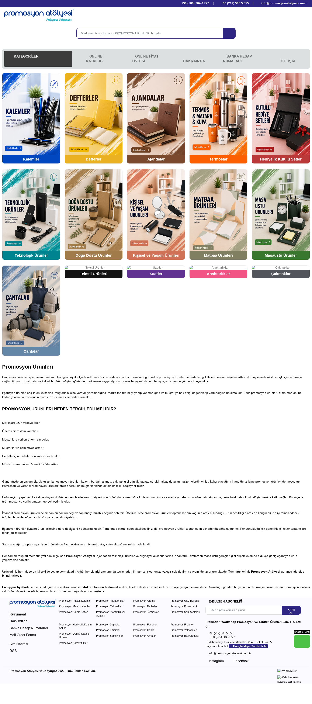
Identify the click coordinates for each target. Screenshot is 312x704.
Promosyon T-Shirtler (108, 630)
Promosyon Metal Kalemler (74, 606)
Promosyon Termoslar (146, 612)
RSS (13, 651)
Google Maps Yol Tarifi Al (249, 646)
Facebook (241, 661)
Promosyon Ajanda (144, 600)
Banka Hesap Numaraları (29, 628)
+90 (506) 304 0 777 (195, 3)
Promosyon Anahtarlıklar (110, 600)
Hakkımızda (18, 621)
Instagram (216, 661)
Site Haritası (19, 644)
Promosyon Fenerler (145, 624)
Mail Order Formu (23, 635)
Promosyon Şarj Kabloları (185, 612)
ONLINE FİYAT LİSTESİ (145, 59)
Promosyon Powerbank (183, 606)
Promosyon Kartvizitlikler (73, 643)
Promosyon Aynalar (144, 635)
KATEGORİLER (26, 56)
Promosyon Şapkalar (108, 624)
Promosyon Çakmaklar (109, 606)
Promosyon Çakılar (144, 630)
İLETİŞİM (288, 61)
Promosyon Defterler (145, 606)
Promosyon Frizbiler (182, 624)
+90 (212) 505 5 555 (235, 3)
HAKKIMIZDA (194, 61)
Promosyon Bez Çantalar (184, 635)
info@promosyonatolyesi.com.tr (284, 3)
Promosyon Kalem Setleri (73, 612)
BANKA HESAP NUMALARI (237, 59)
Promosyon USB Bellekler (185, 600)
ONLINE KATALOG (94, 59)
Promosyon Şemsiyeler (109, 635)
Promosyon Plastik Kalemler (75, 600)
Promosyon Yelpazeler (183, 630)
